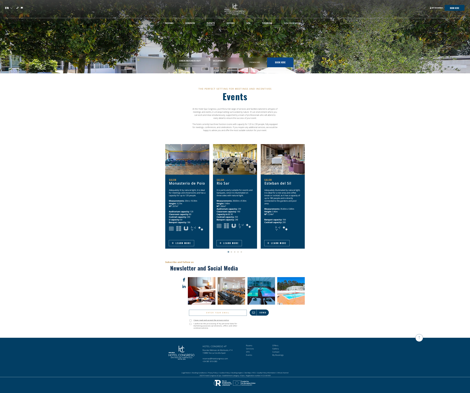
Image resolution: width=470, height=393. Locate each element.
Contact (275, 352)
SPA (248, 352)
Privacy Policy (213, 373)
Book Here (454, 8)
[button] (228, 251)
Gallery (275, 348)
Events (249, 355)
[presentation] (230, 247)
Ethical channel (282, 373)
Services (250, 348)
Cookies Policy (224, 373)
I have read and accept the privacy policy (211, 320)
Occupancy (219, 60)
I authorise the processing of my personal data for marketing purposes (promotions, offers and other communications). (215, 326)
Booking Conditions (199, 373)
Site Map (247, 373)
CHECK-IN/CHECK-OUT (190, 60)
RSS (253, 373)
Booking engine (237, 373)
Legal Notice (186, 373)
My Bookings (437, 8)
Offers (275, 345)
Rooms (249, 345)
